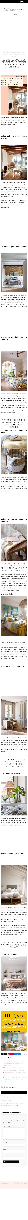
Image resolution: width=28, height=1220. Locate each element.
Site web (5, 1155)
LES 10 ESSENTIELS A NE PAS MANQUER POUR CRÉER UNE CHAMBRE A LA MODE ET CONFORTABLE (14, 566)
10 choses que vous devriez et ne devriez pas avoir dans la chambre (14, 63)
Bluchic (8, 1186)
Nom (5, 1143)
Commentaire (7, 1126)
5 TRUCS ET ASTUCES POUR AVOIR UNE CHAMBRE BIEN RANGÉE (14, 944)
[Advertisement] (14, 32)
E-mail (5, 1149)
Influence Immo (13, 1183)
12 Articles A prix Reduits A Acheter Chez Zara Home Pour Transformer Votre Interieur (14, 1063)
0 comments (14, 1092)
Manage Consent (16, 1186)
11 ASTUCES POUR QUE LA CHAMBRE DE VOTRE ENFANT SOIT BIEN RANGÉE (15, 1079)
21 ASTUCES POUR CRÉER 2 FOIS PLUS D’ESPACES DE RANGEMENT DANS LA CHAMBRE (14, 423)
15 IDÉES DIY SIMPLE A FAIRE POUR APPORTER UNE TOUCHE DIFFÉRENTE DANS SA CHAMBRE (14, 762)
